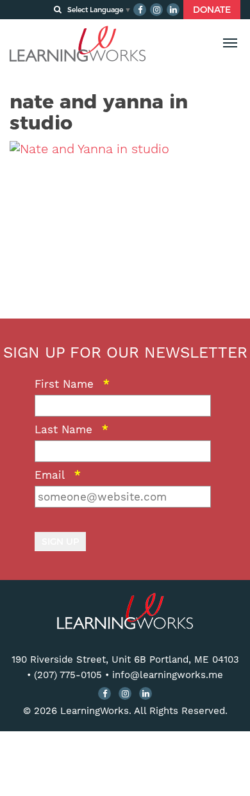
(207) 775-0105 (68, 675)
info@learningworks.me (167, 675)
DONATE (212, 9)
